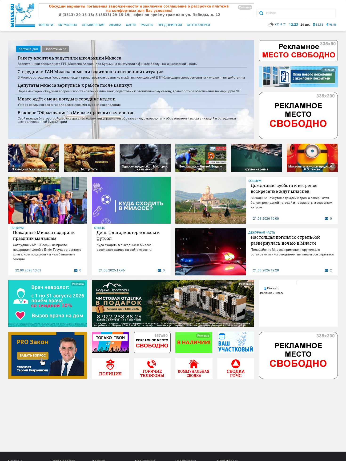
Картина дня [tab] (28, 49)
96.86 (333, 24)
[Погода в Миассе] (298, 283)
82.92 (319, 24)
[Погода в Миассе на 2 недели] (271, 293)
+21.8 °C (280, 24)
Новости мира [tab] (55, 49)
